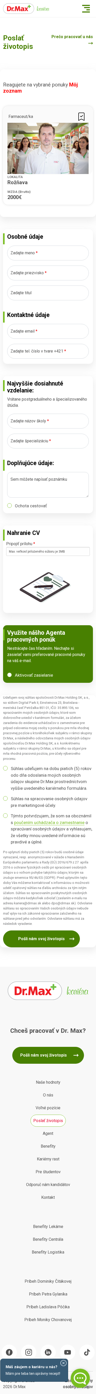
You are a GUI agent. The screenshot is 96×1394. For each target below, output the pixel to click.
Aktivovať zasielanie (34, 675)
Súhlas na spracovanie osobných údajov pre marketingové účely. (49, 802)
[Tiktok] (87, 1352)
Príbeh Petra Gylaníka (48, 1294)
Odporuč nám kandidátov (48, 1184)
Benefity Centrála (48, 1239)
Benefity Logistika (48, 1252)
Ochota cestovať (31, 505)
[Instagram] (28, 1352)
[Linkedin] (48, 1352)
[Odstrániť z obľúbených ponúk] (81, 116)
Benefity (48, 1146)
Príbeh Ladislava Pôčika (48, 1306)
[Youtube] (67, 1352)
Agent (48, 1133)
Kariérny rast (48, 1159)
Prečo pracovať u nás (72, 36)
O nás (48, 1095)
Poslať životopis (48, 1120)
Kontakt (48, 1197)
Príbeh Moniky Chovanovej (48, 1319)
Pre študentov (48, 1171)
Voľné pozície (48, 1107)
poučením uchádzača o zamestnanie (49, 822)
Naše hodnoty (48, 1082)
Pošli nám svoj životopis (41, 938)
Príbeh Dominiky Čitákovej (48, 1281)
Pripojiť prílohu (20, 543)
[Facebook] (9, 1352)
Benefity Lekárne (48, 1226)
